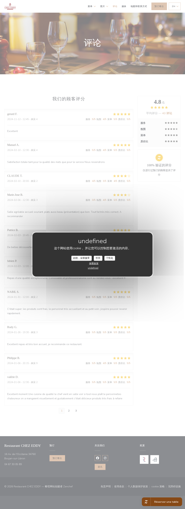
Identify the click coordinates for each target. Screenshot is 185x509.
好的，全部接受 (81, 258)
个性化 (109, 258)
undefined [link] (93, 268)
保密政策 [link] (93, 263)
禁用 (98, 258)
